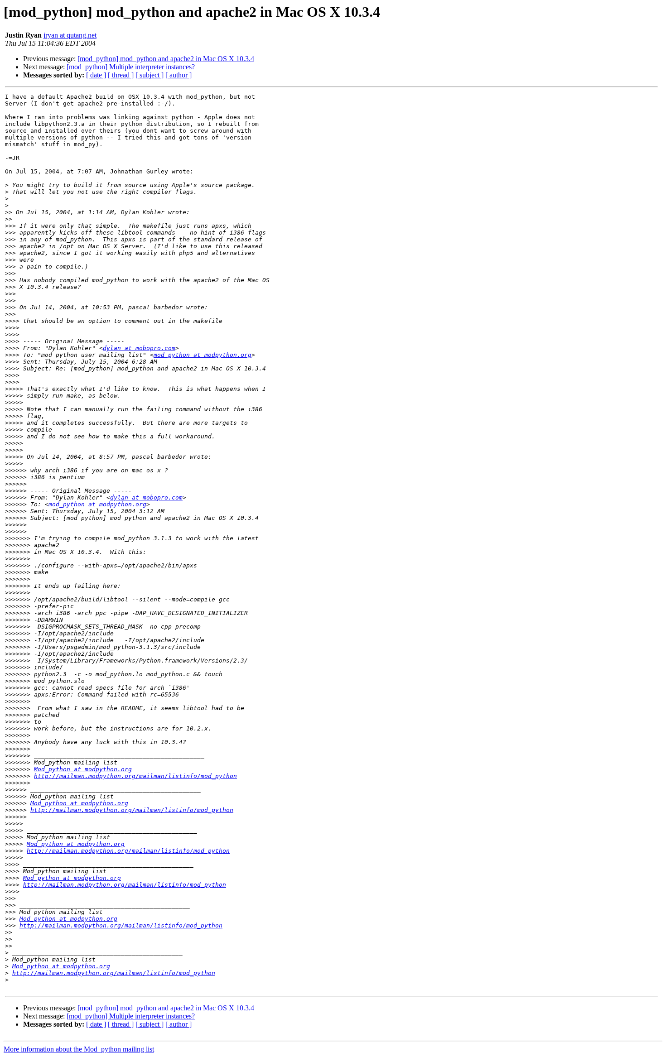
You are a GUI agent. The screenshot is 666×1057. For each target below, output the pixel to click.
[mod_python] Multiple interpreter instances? (131, 67)
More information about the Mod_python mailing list (79, 1049)
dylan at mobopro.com (139, 348)
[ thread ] (121, 75)
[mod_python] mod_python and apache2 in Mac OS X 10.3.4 (165, 58)
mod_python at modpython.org (202, 354)
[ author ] (178, 75)
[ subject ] (149, 75)
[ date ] (96, 75)
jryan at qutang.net (70, 35)
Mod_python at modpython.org (83, 769)
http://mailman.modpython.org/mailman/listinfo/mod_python (135, 776)
